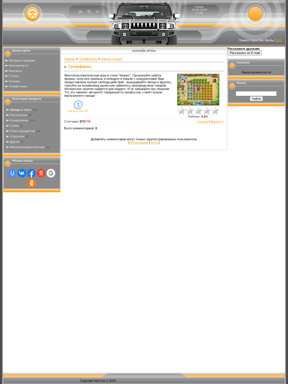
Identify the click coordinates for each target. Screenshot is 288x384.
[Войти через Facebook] (31, 173)
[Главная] (80, 11)
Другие (15, 141)
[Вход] (97, 11)
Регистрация (139, 142)
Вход (154, 142)
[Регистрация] (89, 11)
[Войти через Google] (50, 173)
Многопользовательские (27, 147)
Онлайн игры (88, 58)
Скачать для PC (78, 110)
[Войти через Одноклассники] (32, 183)
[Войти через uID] (12, 173)
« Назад (202, 121)
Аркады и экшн (20, 109)
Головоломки (19, 120)
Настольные (19, 115)
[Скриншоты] (198, 89)
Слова (14, 125)
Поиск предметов (22, 131)
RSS (279, 40)
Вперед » (217, 121)
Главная (69, 58)
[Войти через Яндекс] (41, 173)
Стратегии (17, 136)
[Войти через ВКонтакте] (22, 173)
